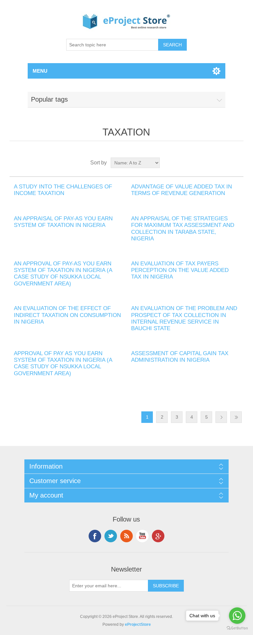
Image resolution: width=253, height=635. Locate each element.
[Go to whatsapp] (237, 615)
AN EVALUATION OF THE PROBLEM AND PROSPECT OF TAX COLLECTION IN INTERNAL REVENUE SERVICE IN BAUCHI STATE (184, 318)
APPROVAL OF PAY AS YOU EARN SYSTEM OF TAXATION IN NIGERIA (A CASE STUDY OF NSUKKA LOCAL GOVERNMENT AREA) (63, 363)
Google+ (158, 536)
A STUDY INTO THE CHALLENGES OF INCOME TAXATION (63, 189)
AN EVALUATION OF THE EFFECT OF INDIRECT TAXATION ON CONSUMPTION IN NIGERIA (67, 315)
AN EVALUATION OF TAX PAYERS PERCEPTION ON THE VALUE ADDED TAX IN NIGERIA (180, 270)
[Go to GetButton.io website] (237, 628)
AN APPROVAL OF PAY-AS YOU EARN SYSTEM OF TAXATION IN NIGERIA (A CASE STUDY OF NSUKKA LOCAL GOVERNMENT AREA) (63, 273)
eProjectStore (138, 624)
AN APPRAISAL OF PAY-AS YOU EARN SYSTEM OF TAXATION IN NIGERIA (63, 221)
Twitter (110, 536)
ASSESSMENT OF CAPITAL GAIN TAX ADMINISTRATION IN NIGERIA (179, 356)
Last (236, 417)
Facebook (95, 536)
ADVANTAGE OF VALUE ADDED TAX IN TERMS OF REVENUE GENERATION (181, 189)
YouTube (142, 536)
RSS (126, 536)
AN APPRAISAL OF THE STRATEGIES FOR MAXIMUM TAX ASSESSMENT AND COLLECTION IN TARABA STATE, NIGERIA (182, 228)
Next (221, 417)
